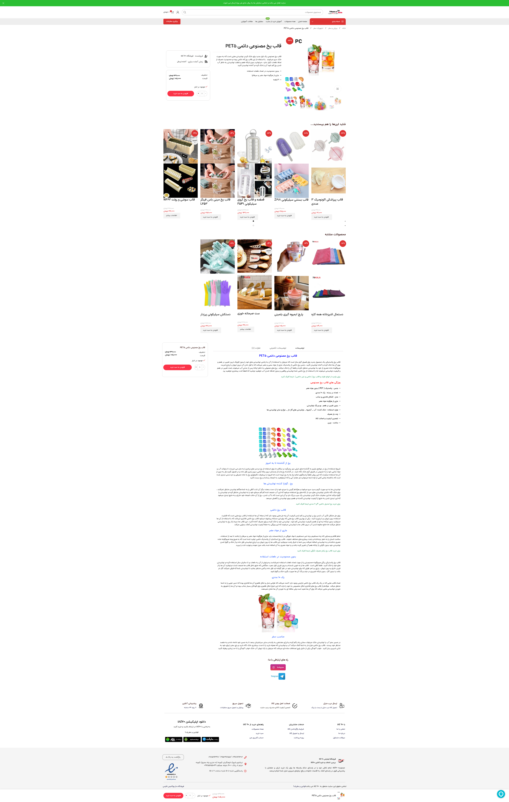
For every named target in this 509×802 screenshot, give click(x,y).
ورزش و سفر (332, 28)
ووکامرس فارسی (168, 786)
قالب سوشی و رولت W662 (179, 200)
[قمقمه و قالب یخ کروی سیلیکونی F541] (254, 146)
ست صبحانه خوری (248, 313)
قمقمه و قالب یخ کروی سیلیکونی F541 (250, 202)
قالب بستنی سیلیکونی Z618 (291, 200)
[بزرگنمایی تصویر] (337, 88)
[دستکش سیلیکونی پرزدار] (217, 257)
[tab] (300, 348)
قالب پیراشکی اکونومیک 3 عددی (327, 202)
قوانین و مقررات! (299, 786)
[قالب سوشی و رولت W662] (180, 146)
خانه (344, 28)
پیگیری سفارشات (172, 21)
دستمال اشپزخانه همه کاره (327, 314)
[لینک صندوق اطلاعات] (324, 705)
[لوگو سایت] (336, 12)
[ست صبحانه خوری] (254, 257)
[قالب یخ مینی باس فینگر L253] (217, 146)
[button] (339, 103)
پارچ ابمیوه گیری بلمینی (288, 314)
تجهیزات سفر (318, 28)
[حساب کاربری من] (177, 12)
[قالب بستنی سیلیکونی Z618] (291, 146)
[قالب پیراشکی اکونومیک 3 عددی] (328, 146)
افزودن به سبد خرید (180, 93)
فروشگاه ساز (179, 786)
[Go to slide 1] (253, 221)
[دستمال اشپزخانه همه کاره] (328, 257)
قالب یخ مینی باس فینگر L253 (215, 202)
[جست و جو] (185, 12)
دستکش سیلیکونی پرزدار (215, 314)
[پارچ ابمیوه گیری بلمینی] (291, 257)
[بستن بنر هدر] (3, 3)
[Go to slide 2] (253, 225)
